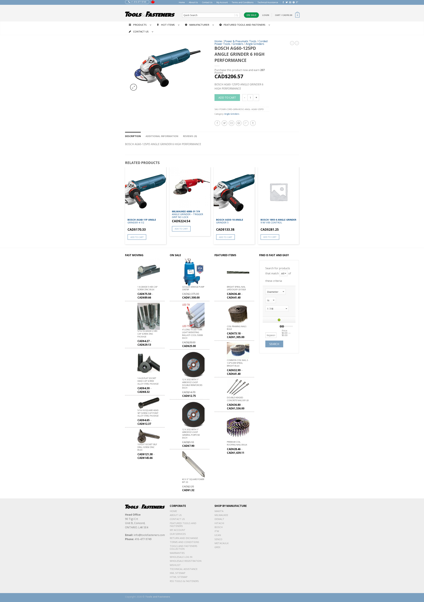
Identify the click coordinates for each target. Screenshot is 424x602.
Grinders (238, 44)
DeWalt (219, 519)
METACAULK (221, 543)
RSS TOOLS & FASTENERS (184, 581)
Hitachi (219, 523)
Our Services (178, 533)
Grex (217, 547)
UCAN (217, 535)
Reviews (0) (190, 136)
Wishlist (175, 565)
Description (133, 136)
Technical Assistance (268, 2)
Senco (218, 539)
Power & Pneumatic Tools (240, 41)
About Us (193, 2)
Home (182, 2)
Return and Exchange (184, 538)
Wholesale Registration (185, 560)
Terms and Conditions (243, 2)
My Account (222, 2)
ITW (216, 531)
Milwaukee (221, 515)
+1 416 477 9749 (138, 1)
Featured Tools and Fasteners (183, 525)
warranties (177, 553)
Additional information (162, 136)
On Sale (251, 15)
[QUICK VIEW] (145, 192)
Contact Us (207, 2)
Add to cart (227, 97)
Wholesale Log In (181, 556)
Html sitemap (178, 577)
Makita (218, 511)
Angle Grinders (255, 44)
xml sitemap (177, 573)
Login (265, 15)
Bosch (218, 527)
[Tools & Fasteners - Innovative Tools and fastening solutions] (150, 13)
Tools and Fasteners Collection (183, 547)
